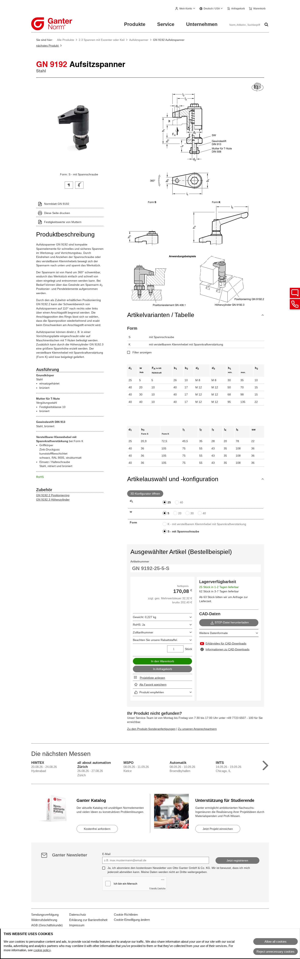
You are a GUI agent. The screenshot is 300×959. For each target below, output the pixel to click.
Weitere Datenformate (213, 633)
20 (179, 513)
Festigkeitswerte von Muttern (62, 222)
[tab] (69, 185)
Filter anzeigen (142, 352)
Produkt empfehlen (151, 692)
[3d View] (257, 87)
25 (169, 502)
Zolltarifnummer (143, 632)
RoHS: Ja (139, 624)
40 (181, 502)
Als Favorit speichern (153, 684)
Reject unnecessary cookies (275, 951)
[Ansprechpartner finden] (295, 293)
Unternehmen (202, 24)
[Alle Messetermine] (265, 764)
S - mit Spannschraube (183, 531)
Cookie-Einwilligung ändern (132, 919)
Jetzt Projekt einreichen (218, 828)
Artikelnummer (139, 561)
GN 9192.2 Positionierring (52, 495)
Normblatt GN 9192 (56, 203)
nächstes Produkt (47, 45)
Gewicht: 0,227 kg (144, 617)
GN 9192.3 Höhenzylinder (53, 499)
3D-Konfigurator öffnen (145, 493)
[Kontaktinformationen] (295, 304)
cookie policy (42, 950)
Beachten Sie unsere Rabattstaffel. (155, 640)
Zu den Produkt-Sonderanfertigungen (151, 728)
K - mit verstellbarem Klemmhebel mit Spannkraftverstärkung (207, 524)
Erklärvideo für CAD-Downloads (226, 643)
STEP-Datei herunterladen (232, 622)
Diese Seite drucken (57, 213)
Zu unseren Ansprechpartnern (197, 728)
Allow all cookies (275, 941)
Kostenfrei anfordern (97, 828)
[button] (185, 8)
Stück (188, 649)
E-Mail (106, 854)
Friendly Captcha (157, 888)
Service (165, 24)
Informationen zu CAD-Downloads (227, 649)
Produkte (134, 24)
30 (192, 513)
